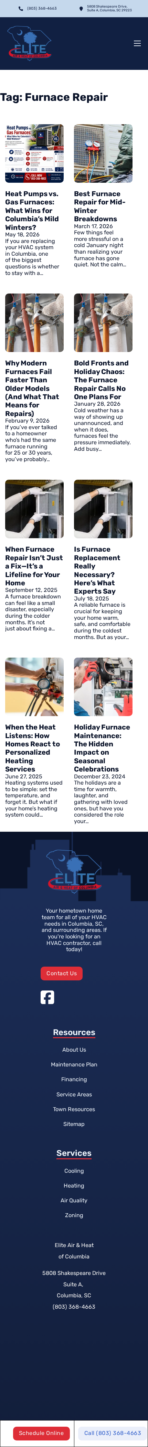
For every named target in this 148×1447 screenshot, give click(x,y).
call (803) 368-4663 (112, 1433)
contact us (61, 973)
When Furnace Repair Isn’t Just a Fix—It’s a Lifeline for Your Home (34, 566)
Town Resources (74, 1109)
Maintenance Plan (74, 1064)
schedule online (41, 1433)
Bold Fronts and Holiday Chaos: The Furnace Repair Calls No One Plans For (101, 380)
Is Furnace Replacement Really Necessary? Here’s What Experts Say (97, 570)
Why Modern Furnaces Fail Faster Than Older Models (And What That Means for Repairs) (32, 388)
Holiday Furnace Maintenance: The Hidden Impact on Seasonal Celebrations (102, 748)
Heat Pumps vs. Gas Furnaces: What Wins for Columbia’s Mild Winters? (32, 211)
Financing (74, 1079)
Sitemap (74, 1124)
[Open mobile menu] (137, 43)
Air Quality (74, 1200)
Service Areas (74, 1094)
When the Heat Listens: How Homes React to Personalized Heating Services (32, 748)
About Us (74, 1049)
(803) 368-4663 (74, 1307)
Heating (74, 1185)
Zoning (74, 1215)
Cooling (74, 1171)
